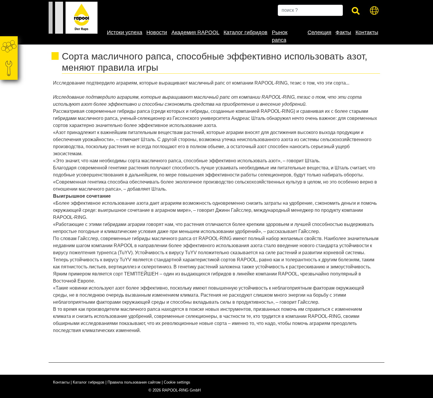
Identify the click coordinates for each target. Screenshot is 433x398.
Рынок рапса (279, 36)
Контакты (367, 32)
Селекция (319, 32)
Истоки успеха (124, 32)
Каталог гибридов (245, 32)
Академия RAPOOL (195, 32)
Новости (156, 32)
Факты (343, 32)
